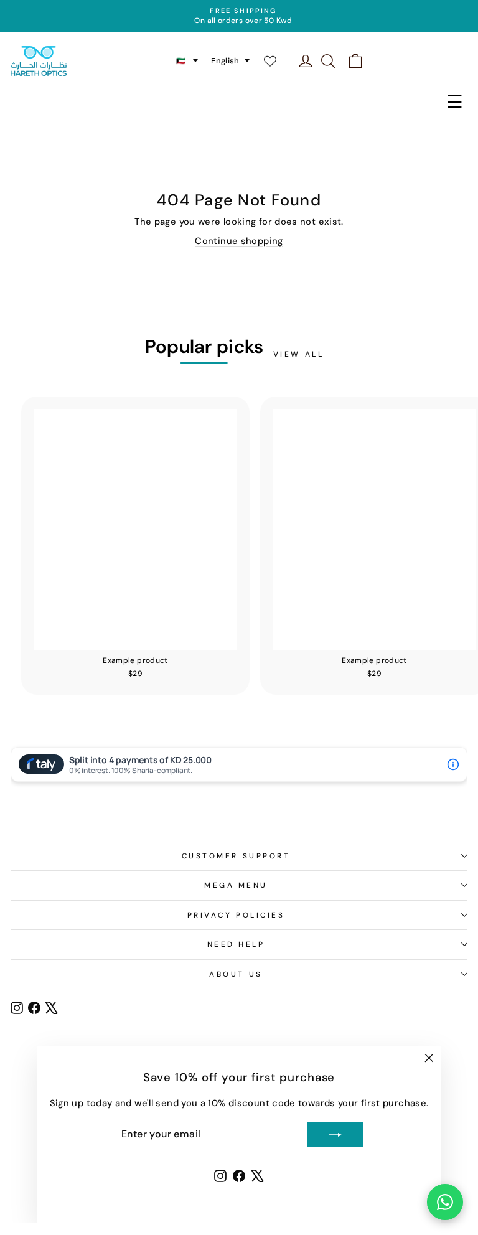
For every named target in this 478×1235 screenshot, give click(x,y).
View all (298, 354)
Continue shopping (239, 241)
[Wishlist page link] (276, 61)
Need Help (236, 944)
